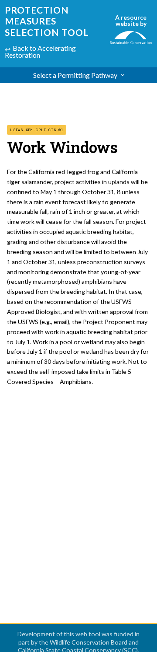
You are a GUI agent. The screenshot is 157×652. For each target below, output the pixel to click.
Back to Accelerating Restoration (40, 51)
